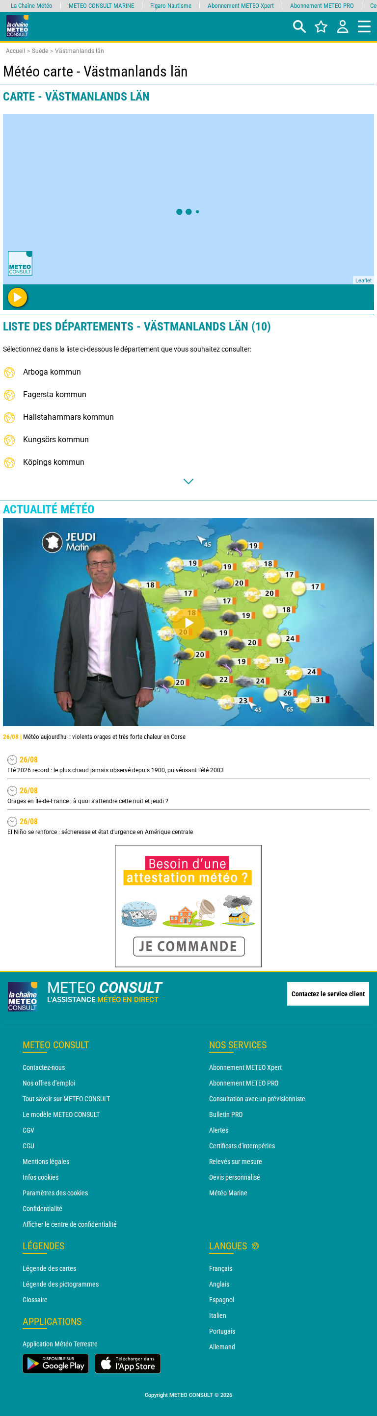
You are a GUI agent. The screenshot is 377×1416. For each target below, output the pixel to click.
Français (220, 1268)
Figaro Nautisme (170, 5)
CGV (28, 1130)
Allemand (222, 1347)
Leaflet (363, 280)
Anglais (219, 1284)
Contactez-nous (44, 1067)
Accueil (15, 51)
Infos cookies (40, 1177)
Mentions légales (46, 1161)
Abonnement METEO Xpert (245, 1067)
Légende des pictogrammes (61, 1284)
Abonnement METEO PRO (243, 1083)
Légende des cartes (49, 1268)
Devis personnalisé (234, 1177)
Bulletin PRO (225, 1114)
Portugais (222, 1331)
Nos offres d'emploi (49, 1083)
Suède (40, 51)
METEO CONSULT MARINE (101, 5)
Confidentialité (42, 1209)
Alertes (218, 1130)
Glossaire (35, 1300)
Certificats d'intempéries (242, 1146)
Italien (217, 1315)
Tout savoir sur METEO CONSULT (66, 1099)
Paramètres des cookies (55, 1193)
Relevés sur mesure (235, 1161)
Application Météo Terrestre (60, 1344)
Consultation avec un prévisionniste (257, 1099)
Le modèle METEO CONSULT (61, 1114)
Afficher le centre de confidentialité (70, 1224)
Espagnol (221, 1300)
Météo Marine (228, 1193)
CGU (28, 1146)
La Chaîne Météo (32, 5)
